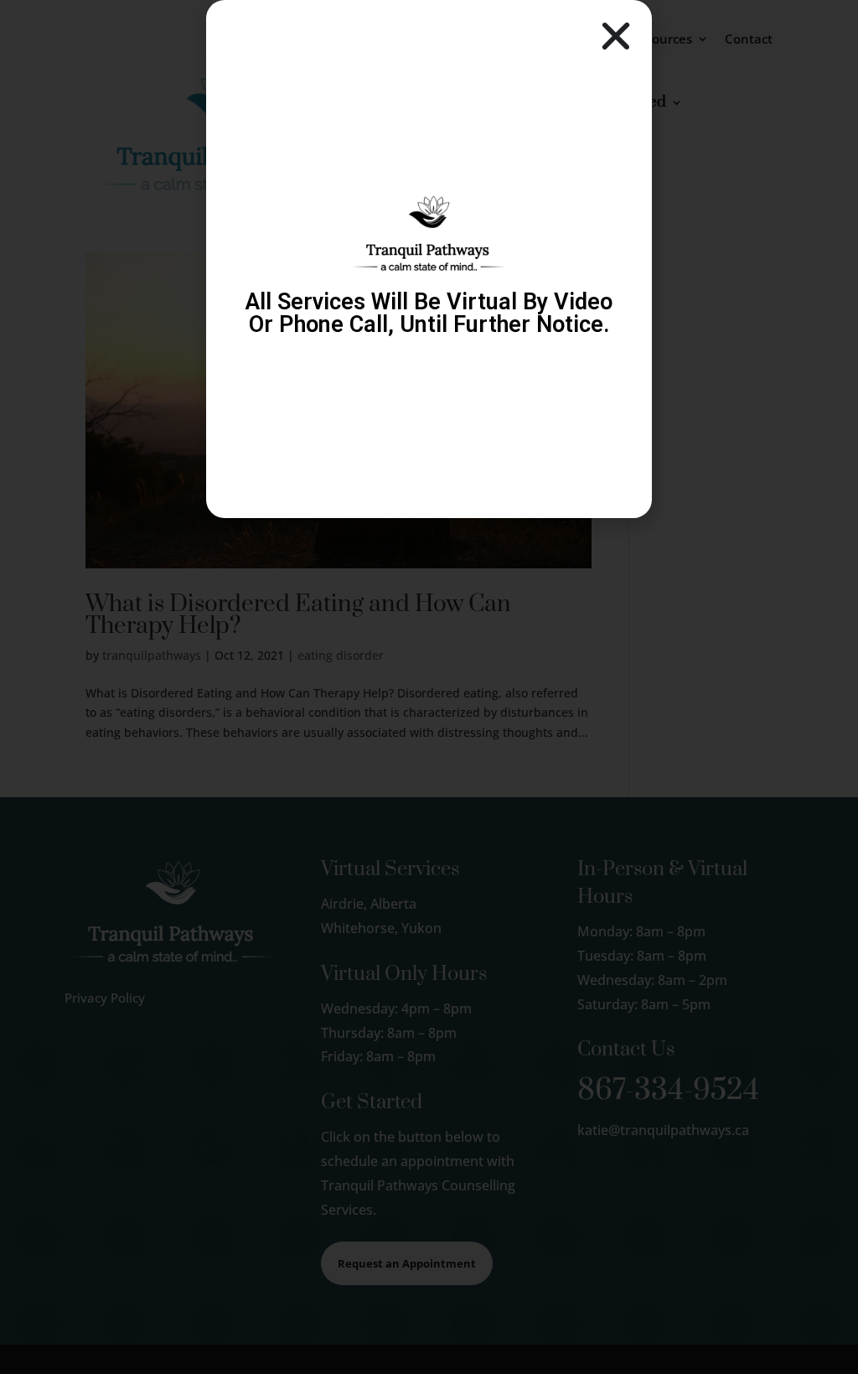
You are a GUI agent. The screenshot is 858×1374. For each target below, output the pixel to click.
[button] (616, 36)
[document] (429, 687)
